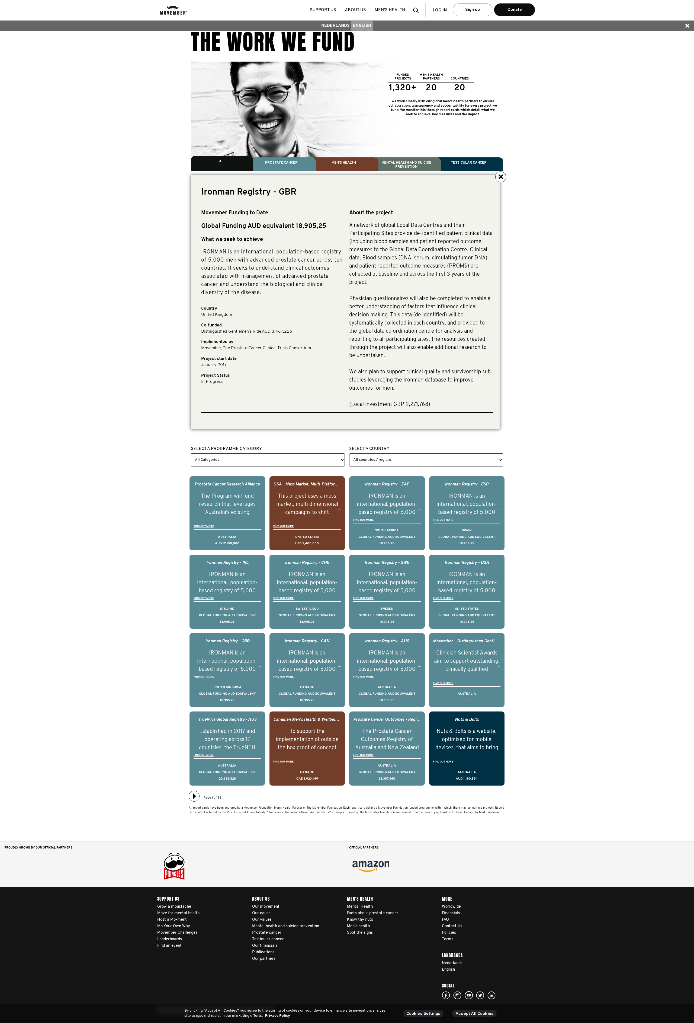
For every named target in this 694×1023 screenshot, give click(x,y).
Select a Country (369, 449)
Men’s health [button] (390, 10)
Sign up (472, 10)
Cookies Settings (423, 1014)
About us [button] (355, 10)
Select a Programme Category (226, 449)
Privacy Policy (277, 1016)
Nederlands (335, 26)
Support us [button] (323, 10)
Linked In (491, 995)
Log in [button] (440, 10)
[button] (417, 10)
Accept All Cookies (474, 1014)
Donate (514, 10)
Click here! (446, 995)
